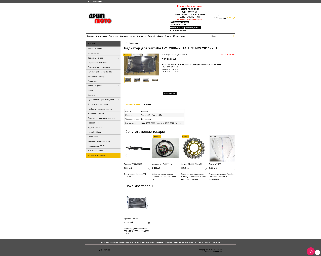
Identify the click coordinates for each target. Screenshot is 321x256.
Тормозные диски (95, 58)
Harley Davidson (94, 132)
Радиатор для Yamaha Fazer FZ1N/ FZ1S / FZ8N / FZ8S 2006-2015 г (137, 231)
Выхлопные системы (96, 114)
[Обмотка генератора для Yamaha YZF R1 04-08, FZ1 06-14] (165, 148)
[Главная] (126, 43)
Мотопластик (93, 53)
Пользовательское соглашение (150, 242)
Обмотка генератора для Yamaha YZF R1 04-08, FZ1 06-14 (164, 176)
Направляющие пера (96, 76)
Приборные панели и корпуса (100, 109)
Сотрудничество (127, 36)
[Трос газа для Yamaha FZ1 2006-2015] (137, 148)
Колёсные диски (95, 86)
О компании (101, 36)
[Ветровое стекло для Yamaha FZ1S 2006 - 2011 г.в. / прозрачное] (222, 148)
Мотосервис (179, 36)
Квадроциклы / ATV (96, 146)
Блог (191, 242)
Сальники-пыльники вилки (99, 67)
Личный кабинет (155, 36)
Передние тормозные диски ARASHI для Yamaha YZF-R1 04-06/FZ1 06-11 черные (194, 176)
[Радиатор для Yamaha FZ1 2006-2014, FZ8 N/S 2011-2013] (141, 64)
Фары (90, 90)
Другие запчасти (95, 127)
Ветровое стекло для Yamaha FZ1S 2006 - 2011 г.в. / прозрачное (221, 176)
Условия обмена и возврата (176, 242)
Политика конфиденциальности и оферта (118, 242)
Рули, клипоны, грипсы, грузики (101, 100)
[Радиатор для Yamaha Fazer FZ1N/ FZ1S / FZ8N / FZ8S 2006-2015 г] (137, 203)
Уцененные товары (96, 151)
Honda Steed (93, 137)
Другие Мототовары (96, 155)
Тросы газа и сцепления (98, 104)
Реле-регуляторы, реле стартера (101, 118)
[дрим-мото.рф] (99, 18)
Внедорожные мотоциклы (99, 141)
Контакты (141, 36)
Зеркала (91, 95)
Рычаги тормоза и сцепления (100, 72)
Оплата (168, 36)
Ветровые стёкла (95, 49)
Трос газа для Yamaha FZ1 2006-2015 (135, 175)
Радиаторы (134, 43)
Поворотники (93, 123)
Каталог (90, 36)
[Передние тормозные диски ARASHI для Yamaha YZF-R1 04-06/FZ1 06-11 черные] (194, 148)
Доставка (113, 36)
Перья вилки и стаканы (97, 63)
